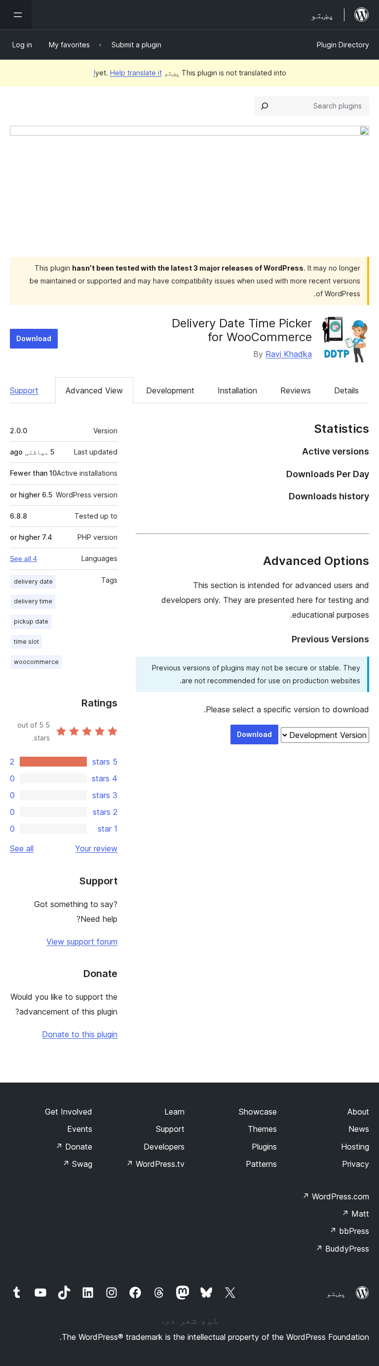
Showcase (258, 1112)
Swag (77, 1164)
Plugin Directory (343, 44)
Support (24, 390)
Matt (355, 1214)
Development (170, 390)
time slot (26, 641)
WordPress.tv (155, 1164)
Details (346, 390)
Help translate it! (127, 73)
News (358, 1129)
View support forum (81, 941)
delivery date (33, 581)
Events (79, 1129)
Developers (164, 1147)
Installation (237, 390)
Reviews (295, 390)
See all (22, 848)
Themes (262, 1129)
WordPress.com (335, 1196)
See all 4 (23, 558)
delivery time (33, 601)
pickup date (31, 621)
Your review (96, 848)
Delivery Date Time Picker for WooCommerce (242, 330)
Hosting (355, 1147)
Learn (174, 1112)
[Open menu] (16, 15)
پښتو (336, 1293)
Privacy (355, 1164)
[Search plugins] (264, 106)
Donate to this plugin (79, 1034)
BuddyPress (342, 1249)
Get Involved (68, 1112)
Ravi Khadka (288, 354)
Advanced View (94, 390)
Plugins (264, 1147)
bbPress (349, 1231)
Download (33, 338)
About (358, 1112)
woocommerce (36, 661)
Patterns (261, 1164)
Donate (73, 1147)
